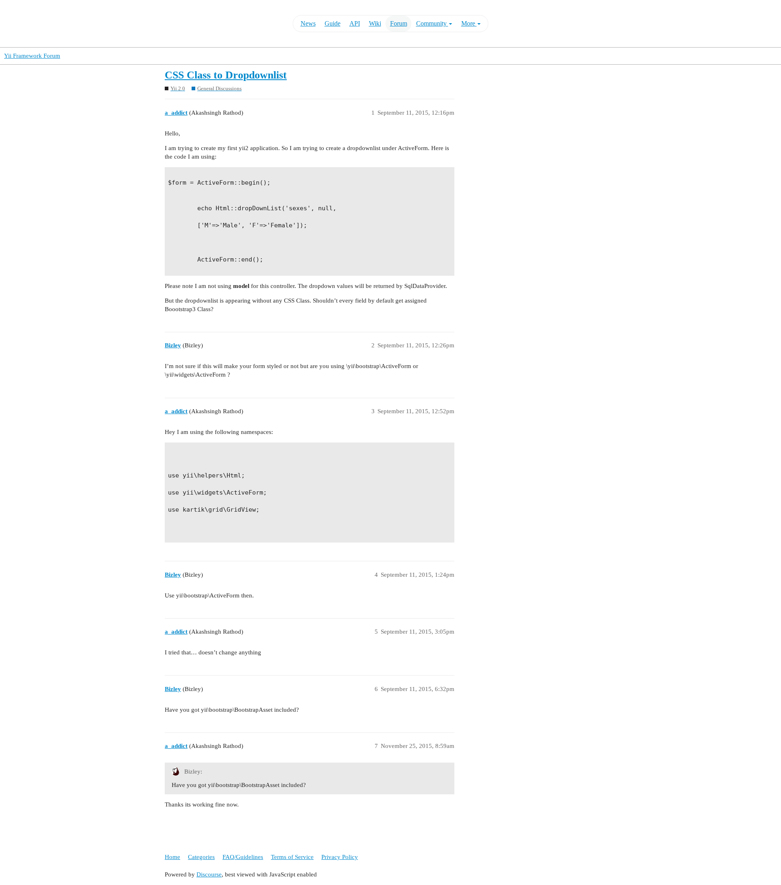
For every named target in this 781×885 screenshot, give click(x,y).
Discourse (209, 874)
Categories (201, 857)
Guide (332, 23)
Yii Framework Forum (32, 55)
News (308, 23)
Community (432, 23)
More (469, 23)
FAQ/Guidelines (243, 857)
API (354, 23)
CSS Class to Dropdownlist (226, 75)
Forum (398, 23)
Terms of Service (292, 857)
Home (172, 857)
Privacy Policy (339, 857)
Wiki (375, 23)
